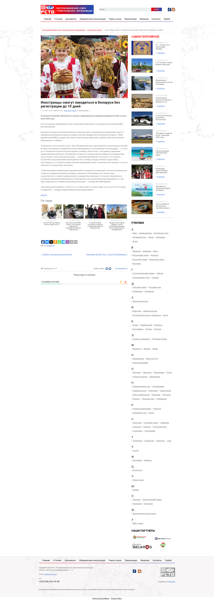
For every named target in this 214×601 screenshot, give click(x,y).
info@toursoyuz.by (50, 574)
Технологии (149, 441)
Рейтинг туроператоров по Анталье (56, 254)
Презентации (130, 19)
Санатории (137, 423)
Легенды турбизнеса (141, 339)
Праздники (153, 391)
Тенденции (137, 441)
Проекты (136, 399)
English (167, 19)
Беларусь (50, 246)
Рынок (151, 413)
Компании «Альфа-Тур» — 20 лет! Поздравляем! (107, 254)
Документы (71, 19)
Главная (47, 19)
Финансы (148, 460)
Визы (156, 251)
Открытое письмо (140, 377)
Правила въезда (139, 391)
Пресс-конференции (141, 395)
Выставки (137, 264)
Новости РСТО (152, 359)
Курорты (157, 329)
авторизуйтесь (121, 269)
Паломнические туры (141, 386)
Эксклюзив (137, 504)
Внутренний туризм (141, 255)
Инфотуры (137, 311)
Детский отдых (155, 287)
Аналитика (160, 237)
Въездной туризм (94, 30)
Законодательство (140, 301)
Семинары (164, 423)
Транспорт (160, 441)
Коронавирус (138, 329)
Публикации (161, 399)
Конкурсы (158, 325)
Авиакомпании (145, 233)
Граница (155, 278)
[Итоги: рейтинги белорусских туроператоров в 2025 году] (142, 207)
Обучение (137, 373)
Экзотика (136, 500)
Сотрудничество (160, 427)
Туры (169, 441)
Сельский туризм (151, 423)
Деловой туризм (139, 287)
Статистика (137, 431)
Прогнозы (167, 395)
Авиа (135, 233)
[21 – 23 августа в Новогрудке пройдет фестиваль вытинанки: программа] (142, 48)
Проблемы (156, 395)
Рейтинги (157, 409)
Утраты (136, 451)
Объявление (159, 373)
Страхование (150, 431)
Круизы (149, 329)
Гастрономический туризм (143, 273)
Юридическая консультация (93, 19)
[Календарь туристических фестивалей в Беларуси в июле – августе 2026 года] (142, 172)
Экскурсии (148, 504)
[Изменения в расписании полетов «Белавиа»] (142, 83)
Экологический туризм (152, 500)
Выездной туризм (157, 260)
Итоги (165, 315)
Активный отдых (139, 237)
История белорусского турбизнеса (147, 315)
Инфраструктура (150, 311)
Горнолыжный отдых (141, 278)
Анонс (135, 241)
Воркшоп (154, 255)
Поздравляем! (158, 386)
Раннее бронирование (142, 409)
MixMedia (172, 582)
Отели (169, 373)
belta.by (44, 195)
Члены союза (115, 19)
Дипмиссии (137, 291)
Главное (160, 273)
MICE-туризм (138, 523)
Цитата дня (137, 470)
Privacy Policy (116, 598)
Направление (138, 359)
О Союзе (58, 19)
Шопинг (136, 490)
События (147, 427)
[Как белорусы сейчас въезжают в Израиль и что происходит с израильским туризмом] (142, 101)
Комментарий (146, 325)
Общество (147, 373)
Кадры (135, 325)
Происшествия (148, 399)
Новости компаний (140, 363)
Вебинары (147, 251)
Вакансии (144, 19)
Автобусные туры (161, 233)
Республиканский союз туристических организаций (63, 30)
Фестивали (137, 460)
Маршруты (137, 349)
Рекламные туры (140, 413)
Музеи (155, 349)
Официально (155, 377)
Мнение (147, 349)
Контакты (156, 19)
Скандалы (137, 427)
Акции (151, 237)
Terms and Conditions (100, 598)
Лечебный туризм (159, 339)
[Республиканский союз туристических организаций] (67, 9)
